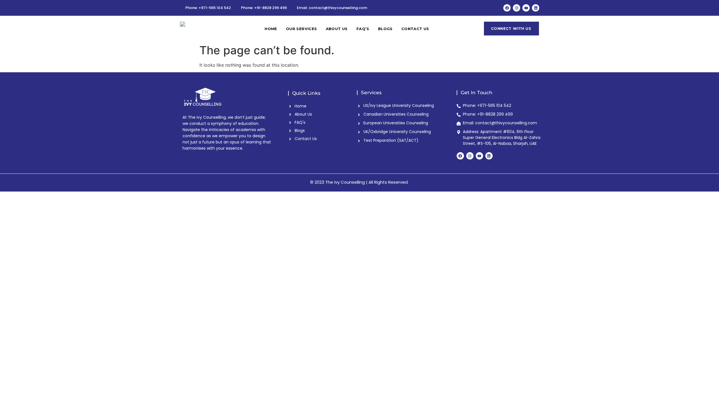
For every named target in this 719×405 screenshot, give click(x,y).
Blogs (385, 28)
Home (271, 28)
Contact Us (415, 28)
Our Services (301, 28)
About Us (337, 28)
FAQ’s (362, 28)
